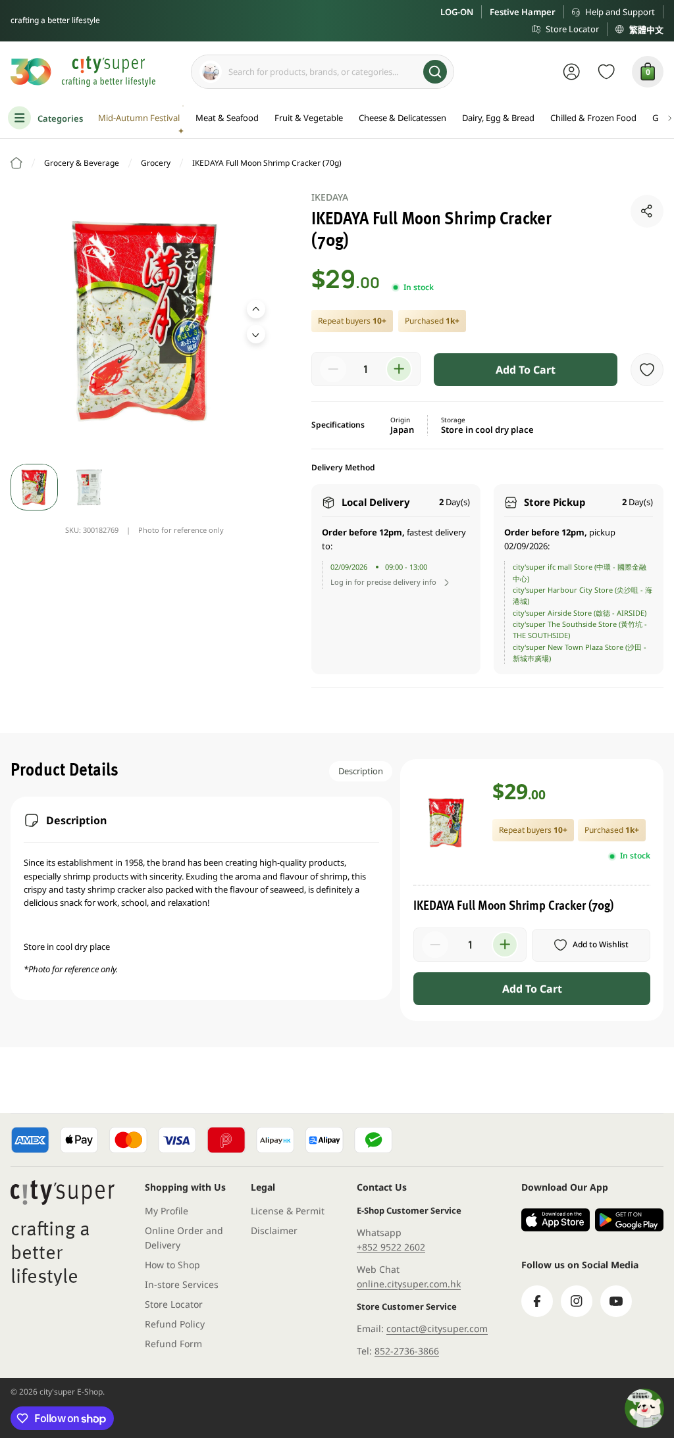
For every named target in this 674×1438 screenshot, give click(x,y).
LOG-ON (456, 12)
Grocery (155, 162)
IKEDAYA (330, 197)
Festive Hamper (523, 12)
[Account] (571, 71)
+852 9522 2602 (391, 1247)
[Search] (435, 72)
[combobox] (323, 71)
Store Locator (572, 29)
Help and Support (620, 12)
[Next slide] (256, 334)
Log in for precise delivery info (383, 582)
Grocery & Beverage (81, 162)
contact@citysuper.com (437, 1328)
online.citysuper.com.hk (409, 1283)
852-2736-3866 (407, 1351)
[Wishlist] (606, 71)
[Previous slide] (256, 309)
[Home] (16, 163)
